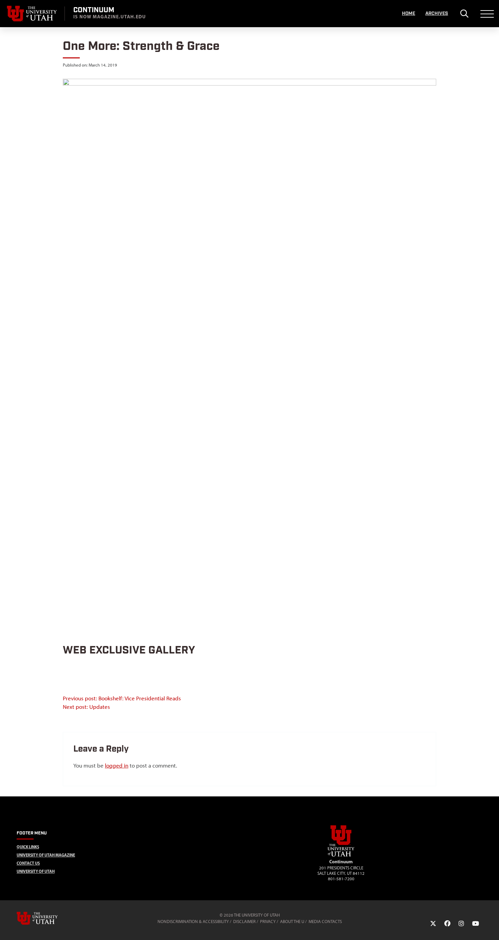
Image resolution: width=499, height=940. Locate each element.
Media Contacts (325, 921)
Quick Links (28, 846)
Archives (436, 14)
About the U (292, 921)
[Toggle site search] (464, 13)
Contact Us (28, 863)
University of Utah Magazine (46, 855)
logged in (116, 765)
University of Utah (36, 871)
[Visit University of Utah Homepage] (32, 13)
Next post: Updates (86, 706)
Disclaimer (244, 921)
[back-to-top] (491, 926)
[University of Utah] (47, 918)
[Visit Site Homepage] (341, 855)
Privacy (268, 921)
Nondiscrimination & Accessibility (193, 921)
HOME (408, 14)
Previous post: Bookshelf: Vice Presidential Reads (122, 698)
